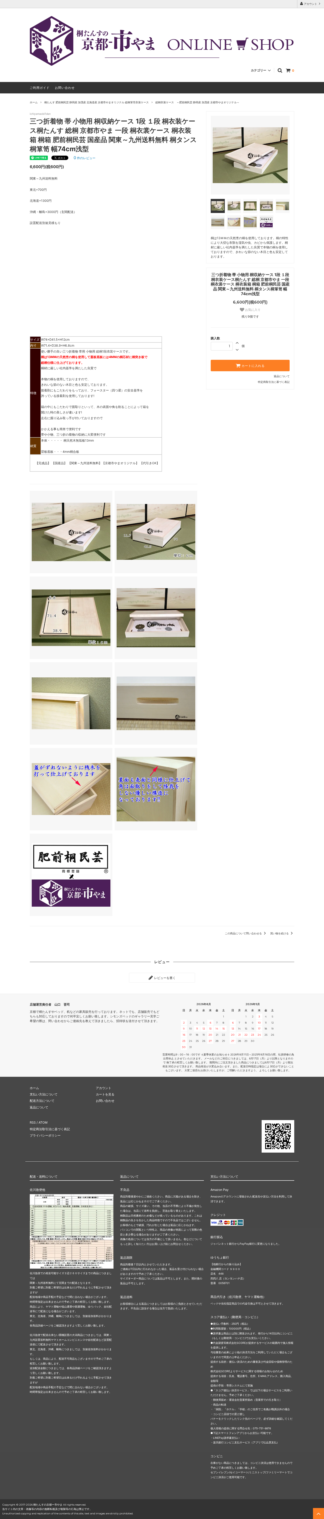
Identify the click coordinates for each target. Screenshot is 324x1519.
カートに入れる (252, 365)
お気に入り (252, 309)
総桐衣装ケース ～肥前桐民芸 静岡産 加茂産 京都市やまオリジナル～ (197, 102)
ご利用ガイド (40, 87)
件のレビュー (84, 158)
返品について (282, 376)
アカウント (310, 3)
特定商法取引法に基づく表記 (50, 1129)
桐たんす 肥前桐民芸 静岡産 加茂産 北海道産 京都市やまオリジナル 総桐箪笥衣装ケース (96, 102)
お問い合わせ (65, 87)
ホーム (34, 102)
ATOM (43, 1122)
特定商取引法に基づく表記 (274, 382)
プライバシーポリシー (45, 1135)
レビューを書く (164, 978)
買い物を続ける (279, 933)
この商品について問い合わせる (244, 933)
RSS (33, 1122)
